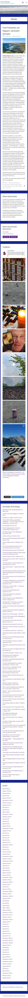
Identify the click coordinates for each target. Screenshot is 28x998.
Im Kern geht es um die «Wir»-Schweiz (13, 559)
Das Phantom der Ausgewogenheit (12, 509)
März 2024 (5, 812)
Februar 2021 (6, 851)
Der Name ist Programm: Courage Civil (13, 721)
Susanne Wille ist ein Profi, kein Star (12, 675)
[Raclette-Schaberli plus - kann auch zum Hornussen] (14, 340)
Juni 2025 (5, 795)
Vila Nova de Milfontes (16, 186)
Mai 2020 (5, 865)
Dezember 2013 (7, 973)
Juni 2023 (5, 819)
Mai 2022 (5, 837)
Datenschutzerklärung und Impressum (13, 987)
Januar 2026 (6, 793)
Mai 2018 (5, 903)
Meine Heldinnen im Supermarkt (11, 679)
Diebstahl (17, 182)
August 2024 (6, 805)
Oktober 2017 (6, 917)
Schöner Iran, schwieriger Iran (10, 590)
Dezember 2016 (7, 938)
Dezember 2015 (7, 959)
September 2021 (7, 844)
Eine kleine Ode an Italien (9, 624)
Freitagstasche (6, 184)
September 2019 (7, 882)
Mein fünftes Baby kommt (10, 550)
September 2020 (7, 861)
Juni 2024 (5, 809)
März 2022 (5, 840)
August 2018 (6, 898)
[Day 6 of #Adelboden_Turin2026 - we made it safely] (14, 483)
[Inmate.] (14, 269)
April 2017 (5, 931)
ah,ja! (24, 995)
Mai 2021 (5, 849)
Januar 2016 (6, 957)
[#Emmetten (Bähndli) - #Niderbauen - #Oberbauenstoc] (14, 435)
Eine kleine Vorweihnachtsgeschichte (12, 659)
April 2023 (5, 823)
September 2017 (7, 919)
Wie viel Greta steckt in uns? (10, 717)
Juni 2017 (5, 926)
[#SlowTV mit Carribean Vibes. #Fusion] (14, 364)
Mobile (16, 184)
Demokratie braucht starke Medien (12, 633)
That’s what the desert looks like (11, 754)
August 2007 (6, 978)
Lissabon (12, 184)
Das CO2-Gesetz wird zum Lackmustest (13, 699)
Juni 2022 (5, 835)
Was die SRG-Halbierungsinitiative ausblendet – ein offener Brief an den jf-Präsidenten (13, 521)
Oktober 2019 (6, 879)
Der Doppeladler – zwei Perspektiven (12, 738)
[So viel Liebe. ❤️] (14, 388)
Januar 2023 (6, 826)
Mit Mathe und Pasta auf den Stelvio (12, 645)
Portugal (5, 186)
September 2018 (7, 896)
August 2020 (6, 863)
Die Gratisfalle (6, 525)
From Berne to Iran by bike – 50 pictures (13, 586)
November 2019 (7, 877)
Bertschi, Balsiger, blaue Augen (11, 774)
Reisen (5, 182)
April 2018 (5, 905)
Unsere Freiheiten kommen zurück (12, 641)
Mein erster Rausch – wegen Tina (11, 567)
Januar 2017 (6, 936)
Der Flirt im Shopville (8, 652)
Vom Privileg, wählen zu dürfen (11, 703)
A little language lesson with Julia (11, 594)
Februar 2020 (6, 872)
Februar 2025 (6, 798)
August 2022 (6, 830)
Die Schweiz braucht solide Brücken (12, 766)
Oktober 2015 (6, 964)
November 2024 (7, 800)
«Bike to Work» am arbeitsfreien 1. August (14, 709)
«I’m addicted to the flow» (10, 630)
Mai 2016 (5, 952)
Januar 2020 (6, 875)
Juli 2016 (5, 947)
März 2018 (5, 908)
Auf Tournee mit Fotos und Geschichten (13, 576)
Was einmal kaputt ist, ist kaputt (11, 762)
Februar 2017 (6, 933)
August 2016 (6, 945)
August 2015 (6, 966)
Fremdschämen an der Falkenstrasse (12, 770)
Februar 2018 (6, 910)
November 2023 (7, 814)
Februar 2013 (6, 975)
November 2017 (7, 915)
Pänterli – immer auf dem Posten (11, 691)
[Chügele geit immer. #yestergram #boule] (14, 293)
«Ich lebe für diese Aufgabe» (10, 513)
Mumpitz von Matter (8, 517)
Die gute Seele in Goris (9, 556)
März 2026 (5, 788)
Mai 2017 (5, 929)
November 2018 (7, 891)
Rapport (9, 186)
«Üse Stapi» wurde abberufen (10, 752)
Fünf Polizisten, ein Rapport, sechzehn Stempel (11, 31)
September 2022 (7, 828)
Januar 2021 (6, 854)
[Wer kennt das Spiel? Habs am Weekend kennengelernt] (14, 317)
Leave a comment (7, 187)
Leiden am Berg (7, 536)
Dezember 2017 (7, 912)
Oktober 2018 (6, 893)
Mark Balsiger (5, 2)
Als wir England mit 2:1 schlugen (11, 542)
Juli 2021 (5, 847)
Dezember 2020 (7, 856)
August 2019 (6, 884)
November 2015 (7, 961)
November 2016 (7, 940)
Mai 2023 (5, 821)
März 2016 (5, 954)
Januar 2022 (6, 842)
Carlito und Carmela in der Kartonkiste (13, 606)
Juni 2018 (5, 901)
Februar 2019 (6, 889)
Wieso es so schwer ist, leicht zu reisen (13, 626)
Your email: (5, 232)
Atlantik (13, 182)
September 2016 (7, 943)
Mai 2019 (5, 886)
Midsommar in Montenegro (10, 614)
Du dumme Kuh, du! (8, 707)
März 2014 (5, 971)
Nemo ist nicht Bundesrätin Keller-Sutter (13, 538)
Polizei (20, 184)
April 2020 (5, 868)
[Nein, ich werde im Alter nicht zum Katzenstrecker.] (14, 459)
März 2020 (5, 870)
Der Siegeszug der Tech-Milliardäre (12, 532)
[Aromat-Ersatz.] (14, 411)
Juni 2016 (5, 950)
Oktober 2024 (6, 802)
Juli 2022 (5, 833)
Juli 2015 (5, 968)
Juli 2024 (5, 807)
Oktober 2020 (6, 858)
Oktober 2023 (6, 816)
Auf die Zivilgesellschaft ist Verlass (12, 758)
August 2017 (6, 922)
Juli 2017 (5, 924)
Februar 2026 (6, 791)
